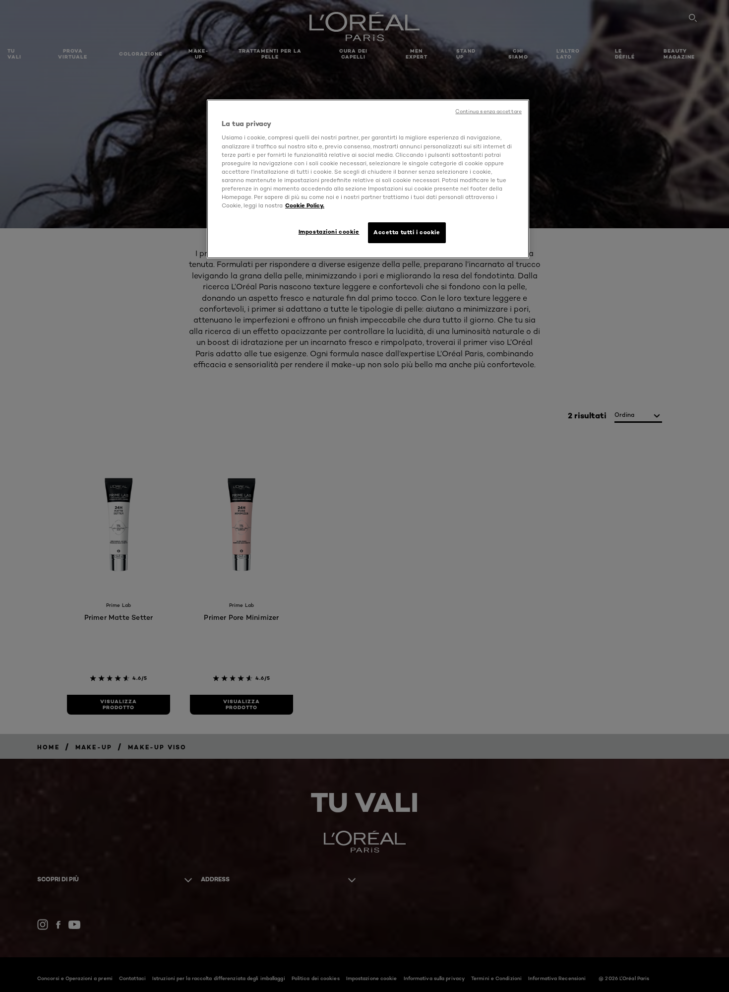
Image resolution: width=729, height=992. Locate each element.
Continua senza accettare (488, 111)
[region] (368, 179)
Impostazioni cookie (329, 231)
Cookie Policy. (304, 205)
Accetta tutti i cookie (406, 232)
